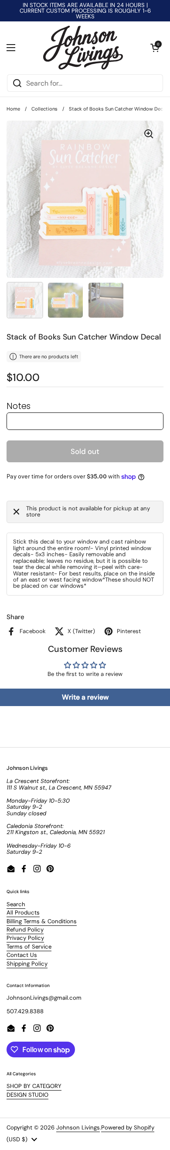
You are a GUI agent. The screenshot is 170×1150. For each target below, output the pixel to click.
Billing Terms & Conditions (42, 921)
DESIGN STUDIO (27, 1094)
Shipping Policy (27, 963)
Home (13, 109)
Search (16, 904)
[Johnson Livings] (83, 47)
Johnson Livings (78, 1127)
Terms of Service (29, 946)
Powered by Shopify (127, 1127)
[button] (154, 47)
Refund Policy (25, 929)
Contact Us (22, 955)
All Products (23, 912)
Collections (44, 109)
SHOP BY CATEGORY (34, 1086)
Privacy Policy (25, 938)
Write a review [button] (85, 697)
